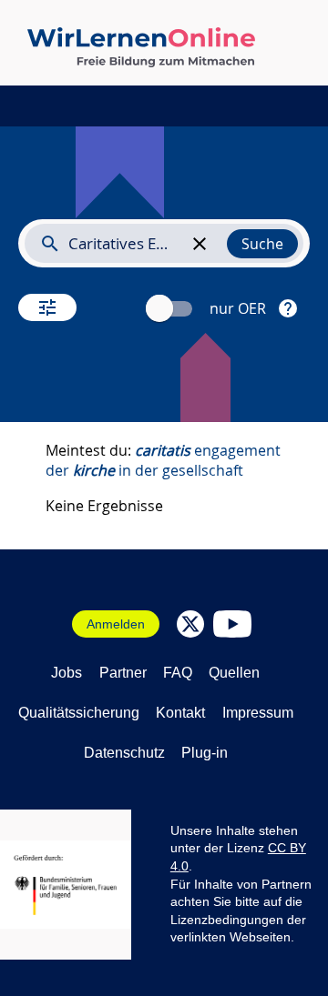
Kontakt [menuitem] (180, 712)
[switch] (171, 309)
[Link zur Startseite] (141, 47)
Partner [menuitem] (123, 672)
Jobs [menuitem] (66, 672)
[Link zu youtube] (232, 624)
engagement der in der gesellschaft (163, 460)
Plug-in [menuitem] (204, 752)
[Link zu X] (190, 624)
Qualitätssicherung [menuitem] (78, 712)
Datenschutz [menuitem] (124, 752)
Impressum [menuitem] (257, 712)
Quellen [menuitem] (234, 672)
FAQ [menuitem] (177, 672)
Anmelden (116, 624)
